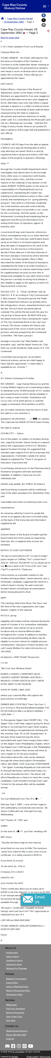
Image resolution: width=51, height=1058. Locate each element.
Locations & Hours (14, 960)
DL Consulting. (18, 1052)
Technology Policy (14, 994)
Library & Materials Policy (17, 986)
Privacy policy (32, 1056)
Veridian (14, 1056)
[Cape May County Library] (2, 19)
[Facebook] (44, 15)
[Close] (22, 894)
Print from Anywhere (15, 1008)
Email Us (10, 1038)
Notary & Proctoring (15, 1012)
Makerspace (11, 1004)
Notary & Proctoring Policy (18, 990)
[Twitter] (44, 20)
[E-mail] (44, 25)
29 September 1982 (14, 21)
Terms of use (45, 1056)
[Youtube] (30, 1046)
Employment (12, 952)
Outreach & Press (14, 964)
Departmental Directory (16, 1031)
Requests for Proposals (16, 968)
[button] (45, 6)
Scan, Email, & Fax (14, 1016)
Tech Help (10, 1020)
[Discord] (7, 1046)
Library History (12, 956)
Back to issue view (10, 37)
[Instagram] (19, 1046)
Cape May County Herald (20, 18)
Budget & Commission (16, 978)
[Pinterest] (24, 1046)
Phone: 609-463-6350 (16, 1035)
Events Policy (12, 982)
